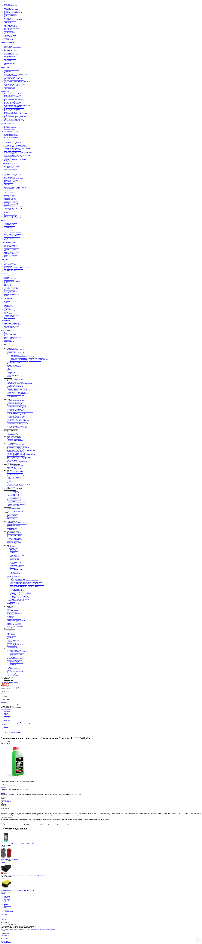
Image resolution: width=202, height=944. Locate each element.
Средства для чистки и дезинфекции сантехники (17, 81)
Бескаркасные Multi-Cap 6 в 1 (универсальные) (16, 146)
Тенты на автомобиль (9, 290)
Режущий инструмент (16, 566)
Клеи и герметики (9, 53)
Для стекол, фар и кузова (10, 50)
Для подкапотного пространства (12, 47)
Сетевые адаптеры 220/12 (11, 169)
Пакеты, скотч (7, 340)
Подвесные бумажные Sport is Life (13, 109)
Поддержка (7, 720)
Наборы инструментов (10, 264)
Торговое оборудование (10, 334)
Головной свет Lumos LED (11, 204)
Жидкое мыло (7, 71)
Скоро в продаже (8, 39)
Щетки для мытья (8, 313)
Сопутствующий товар (10, 327)
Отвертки (12, 563)
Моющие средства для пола (11, 75)
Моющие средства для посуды (12, 77)
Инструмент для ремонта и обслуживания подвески (24, 583)
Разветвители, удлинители (11, 9)
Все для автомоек (8, 33)
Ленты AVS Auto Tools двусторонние (20, 596)
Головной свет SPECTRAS (11, 201)
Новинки (6, 38)
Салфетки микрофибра (10, 311)
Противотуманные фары (10, 215)
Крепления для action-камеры (12, 188)
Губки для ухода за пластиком (12, 315)
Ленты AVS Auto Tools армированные (20, 593)
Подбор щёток (8, 161)
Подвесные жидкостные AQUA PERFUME (15, 113)
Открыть (3, 846)
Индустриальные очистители (12, 72)
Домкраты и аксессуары (10, 11)
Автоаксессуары (8, 31)
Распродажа (7, 4)
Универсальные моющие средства (13, 82)
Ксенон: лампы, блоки (10, 209)
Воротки (12, 549)
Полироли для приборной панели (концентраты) (23, 356)
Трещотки (12, 568)
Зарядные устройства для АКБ (12, 25)
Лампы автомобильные (10, 21)
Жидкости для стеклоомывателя (12, 52)
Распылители (7, 309)
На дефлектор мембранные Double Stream (15, 101)
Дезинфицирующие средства (11, 70)
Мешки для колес (8, 306)
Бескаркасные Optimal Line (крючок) (13, 144)
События (6, 910)
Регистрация (7, 709)
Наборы (6, 64)
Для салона (7, 49)
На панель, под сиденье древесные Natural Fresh (17, 105)
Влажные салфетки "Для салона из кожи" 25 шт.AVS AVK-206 (17, 844)
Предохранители (8, 183)
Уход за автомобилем (9, 32)
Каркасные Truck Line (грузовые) (13, 153)
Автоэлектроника (8, 18)
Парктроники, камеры (10, 181)
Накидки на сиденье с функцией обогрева (15, 187)
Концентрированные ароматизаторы (14, 115)
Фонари (6, 23)
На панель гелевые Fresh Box (11, 103)
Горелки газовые (8, 262)
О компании (7, 711)
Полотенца (7, 308)
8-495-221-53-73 (5, 919)
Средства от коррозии (10, 59)
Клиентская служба (14, 723)
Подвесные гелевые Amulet (11, 96)
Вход (2, 709)
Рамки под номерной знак (11, 287)
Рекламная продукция (10, 35)
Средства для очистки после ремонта (14, 80)
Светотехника (7, 22)
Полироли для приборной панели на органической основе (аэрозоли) (29, 359)
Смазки (6, 57)
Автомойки (13, 657)
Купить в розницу (25, 723)
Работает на (4, 941)
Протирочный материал (16, 663)
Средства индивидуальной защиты (13, 269)
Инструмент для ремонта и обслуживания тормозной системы (27, 585)
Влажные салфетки (9, 316)
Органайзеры (7, 284)
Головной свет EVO (9, 202)
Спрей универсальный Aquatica (12, 118)
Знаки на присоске (9, 280)
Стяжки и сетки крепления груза (12, 288)
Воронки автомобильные (10, 245)
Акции (5, 714)
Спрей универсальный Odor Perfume (13, 119)
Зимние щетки (8, 305)
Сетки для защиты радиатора (11, 294)
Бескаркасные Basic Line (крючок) (13, 142)
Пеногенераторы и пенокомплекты (19, 651)
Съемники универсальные (17, 590)
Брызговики (7, 275)
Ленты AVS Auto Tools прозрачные (19, 599)
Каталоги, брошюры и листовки (12, 337)
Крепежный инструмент (10, 270)
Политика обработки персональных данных (43, 929)
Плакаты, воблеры (9, 338)
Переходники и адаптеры (17, 565)
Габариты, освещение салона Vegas (13, 206)
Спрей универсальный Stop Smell (13, 106)
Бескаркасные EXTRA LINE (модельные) (15, 145)
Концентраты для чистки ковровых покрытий (16, 74)
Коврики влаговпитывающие (12, 237)
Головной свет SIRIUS (10, 198)
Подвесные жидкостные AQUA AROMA (15, 116)
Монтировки (13, 575)
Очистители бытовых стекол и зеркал (14, 78)
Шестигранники (14, 572)
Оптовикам (7, 716)
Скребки (6, 312)
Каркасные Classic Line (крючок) (12, 149)
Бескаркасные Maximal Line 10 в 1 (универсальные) (17, 148)
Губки (5, 302)
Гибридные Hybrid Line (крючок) (12, 151)
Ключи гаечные (14, 558)
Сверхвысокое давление (16, 656)
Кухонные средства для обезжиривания (14, 84)
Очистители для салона (16, 355)
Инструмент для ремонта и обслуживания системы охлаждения (27, 587)
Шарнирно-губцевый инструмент (19, 570)
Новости (6, 713)
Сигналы (6, 184)
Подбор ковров (8, 239)
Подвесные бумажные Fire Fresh (12, 93)
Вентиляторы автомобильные (12, 176)
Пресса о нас (7, 906)
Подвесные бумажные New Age (12, 95)
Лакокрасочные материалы (11, 54)
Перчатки (12, 602)
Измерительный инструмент (17, 555)
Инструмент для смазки (16, 589)
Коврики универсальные (10, 235)
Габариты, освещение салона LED (13, 208)
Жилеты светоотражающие (11, 246)
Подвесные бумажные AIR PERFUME (14, 120)
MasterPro (6, 61)
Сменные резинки (9, 158)
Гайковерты (13, 553)
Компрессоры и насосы (10, 14)
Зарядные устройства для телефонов (13, 178)
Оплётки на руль (8, 282)
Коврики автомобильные (10, 26)
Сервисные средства (9, 56)
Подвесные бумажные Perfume (12, 110)
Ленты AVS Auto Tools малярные (19, 595)
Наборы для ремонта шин (11, 250)
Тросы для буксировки (10, 253)
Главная (6, 727)
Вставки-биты (14, 551)
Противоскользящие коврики (11, 137)
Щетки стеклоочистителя (10, 15)
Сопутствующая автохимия (11, 326)
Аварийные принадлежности (12, 28)
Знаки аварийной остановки (11, 248)
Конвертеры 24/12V (9, 167)
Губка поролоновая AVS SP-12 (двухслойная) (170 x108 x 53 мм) (18, 890)
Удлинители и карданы (16, 569)
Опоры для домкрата (9, 129)
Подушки (6, 295)
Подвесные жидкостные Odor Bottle (13, 99)
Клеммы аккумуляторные (11, 255)
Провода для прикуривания (11, 252)
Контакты (6, 718)
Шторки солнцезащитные (11, 291)
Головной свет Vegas (9, 195)
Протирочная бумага (9, 318)
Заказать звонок (5, 723)
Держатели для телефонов (11, 134)
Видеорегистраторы (9, 177)
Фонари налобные (9, 224)
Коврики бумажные (9, 238)
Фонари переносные (9, 226)
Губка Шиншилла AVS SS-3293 (9, 859)
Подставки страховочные (10, 127)
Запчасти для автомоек (16, 654)
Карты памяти (7, 190)
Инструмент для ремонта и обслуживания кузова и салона (26, 582)
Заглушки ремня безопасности (12, 281)
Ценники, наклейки (9, 341)
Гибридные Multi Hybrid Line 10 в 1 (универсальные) (18, 152)
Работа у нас (7, 901)
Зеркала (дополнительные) (11, 292)
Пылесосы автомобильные (11, 180)
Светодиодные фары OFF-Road (12, 217)
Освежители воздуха (9, 87)
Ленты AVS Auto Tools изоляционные (20, 597)
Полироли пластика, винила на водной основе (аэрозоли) (25, 361)
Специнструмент (8, 266)
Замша (5, 303)
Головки (12, 552)
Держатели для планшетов (11, 135)
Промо (5, 333)
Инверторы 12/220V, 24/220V (12, 166)
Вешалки (6, 277)
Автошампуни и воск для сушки (12, 44)
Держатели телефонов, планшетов (13, 12)
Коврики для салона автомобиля (12, 232)
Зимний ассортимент (9, 63)
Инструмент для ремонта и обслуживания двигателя (24, 580)
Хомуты (12, 604)
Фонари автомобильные (10, 223)
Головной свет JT (8, 205)
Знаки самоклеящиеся (10, 278)
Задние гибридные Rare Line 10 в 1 (13, 156)
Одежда (6, 335)
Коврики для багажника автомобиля (13, 234)
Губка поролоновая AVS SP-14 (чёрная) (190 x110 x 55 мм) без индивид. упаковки (23, 875)
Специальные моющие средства (12, 85)
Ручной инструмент (9, 263)
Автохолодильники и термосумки (13, 19)
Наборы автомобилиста (10, 256)
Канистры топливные (10, 249)
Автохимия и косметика (10, 5)
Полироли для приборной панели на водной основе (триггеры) (27, 358)
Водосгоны (7, 301)
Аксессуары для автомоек (17, 653)
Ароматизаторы (8, 8)
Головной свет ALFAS (10, 199)
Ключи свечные (14, 559)
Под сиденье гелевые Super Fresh (13, 112)
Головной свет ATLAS (10, 196)
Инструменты (7, 29)
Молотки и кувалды (15, 562)
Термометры (7, 185)
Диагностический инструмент (18, 579)
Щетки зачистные (15, 573)
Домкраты (6, 126)
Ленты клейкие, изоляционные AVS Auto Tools (16, 267)
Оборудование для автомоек (11, 323)
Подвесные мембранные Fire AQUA (13, 98)
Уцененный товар (8, 36)
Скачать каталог (5, 724)
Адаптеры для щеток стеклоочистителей (15, 159)
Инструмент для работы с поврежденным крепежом (24, 586)
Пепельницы (7, 285)
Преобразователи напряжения (12, 16)
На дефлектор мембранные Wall (12, 102)
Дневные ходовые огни (10, 216)
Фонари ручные (8, 227)
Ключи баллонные (15, 556)
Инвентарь (13, 664)
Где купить (7, 717)
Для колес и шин (8, 46)
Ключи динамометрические (17, 561)
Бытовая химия (8, 6)
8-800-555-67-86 (5, 914)
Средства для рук (8, 60)
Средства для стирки (9, 88)
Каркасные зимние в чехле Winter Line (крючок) (17, 155)
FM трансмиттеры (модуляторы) (12, 174)
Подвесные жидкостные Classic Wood (14, 108)
